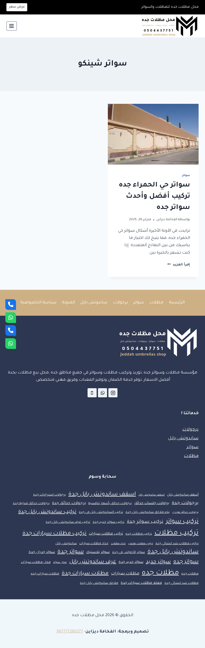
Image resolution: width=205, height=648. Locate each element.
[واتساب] (102, 392)
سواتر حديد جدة (131, 562)
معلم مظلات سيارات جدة (141, 583)
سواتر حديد (158, 562)
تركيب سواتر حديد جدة (108, 522)
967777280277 (70, 632)
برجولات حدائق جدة (69, 503)
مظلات (156, 302)
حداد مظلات (118, 543)
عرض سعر (17, 7)
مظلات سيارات (125, 573)
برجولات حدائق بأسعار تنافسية (110, 503)
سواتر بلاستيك (98, 552)
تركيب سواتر (182, 522)
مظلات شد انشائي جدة (181, 583)
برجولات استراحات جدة (49, 495)
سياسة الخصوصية (38, 302)
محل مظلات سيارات (36, 562)
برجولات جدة (185, 503)
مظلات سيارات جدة (85, 574)
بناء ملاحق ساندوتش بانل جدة (147, 512)
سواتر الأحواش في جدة (128, 552)
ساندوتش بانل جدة (173, 552)
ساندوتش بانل (93, 302)
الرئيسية (177, 302)
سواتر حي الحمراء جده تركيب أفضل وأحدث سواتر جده (154, 197)
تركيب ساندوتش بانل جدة (47, 512)
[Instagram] (112, 392)
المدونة (68, 302)
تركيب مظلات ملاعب (140, 543)
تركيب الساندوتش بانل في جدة (101, 512)
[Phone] (10, 304)
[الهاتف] (92, 392)
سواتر (186, 175)
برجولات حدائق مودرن (185, 512)
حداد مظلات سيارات (93, 544)
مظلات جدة (190, 574)
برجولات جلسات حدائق (151, 503)
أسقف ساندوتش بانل (183, 495)
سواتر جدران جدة (42, 552)
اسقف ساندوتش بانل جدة (102, 494)
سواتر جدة (70, 552)
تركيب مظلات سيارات (106, 534)
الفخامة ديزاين (166, 220)
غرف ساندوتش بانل (92, 562)
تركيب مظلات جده (138, 534)
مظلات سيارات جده (45, 574)
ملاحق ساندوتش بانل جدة (99, 583)
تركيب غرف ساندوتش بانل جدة (68, 522)
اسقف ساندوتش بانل (151, 495)
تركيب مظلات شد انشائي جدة (177, 544)
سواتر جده (186, 562)
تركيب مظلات (176, 533)
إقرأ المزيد (178, 265)
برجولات (120, 302)
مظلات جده (160, 573)
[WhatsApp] (10, 317)
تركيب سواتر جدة (145, 522)
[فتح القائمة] (11, 25)
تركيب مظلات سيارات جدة (54, 534)
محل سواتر (60, 562)
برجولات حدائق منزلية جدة (31, 503)
